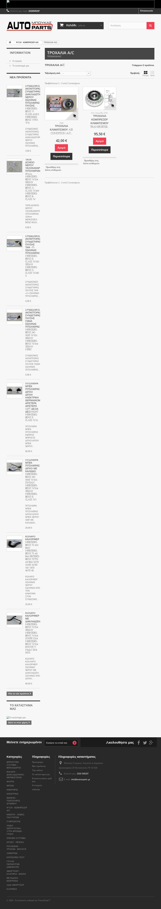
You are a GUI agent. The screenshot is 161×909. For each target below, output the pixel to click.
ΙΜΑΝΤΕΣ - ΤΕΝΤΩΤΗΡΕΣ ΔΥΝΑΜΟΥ (13, 801)
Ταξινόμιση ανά (52, 73)
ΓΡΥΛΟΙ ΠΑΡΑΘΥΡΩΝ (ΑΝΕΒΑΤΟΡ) (13, 864)
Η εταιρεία (17, 61)
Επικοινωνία (146, 11)
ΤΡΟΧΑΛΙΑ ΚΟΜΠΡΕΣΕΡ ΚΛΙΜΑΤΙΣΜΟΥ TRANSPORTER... (99, 121)
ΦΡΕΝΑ (10, 786)
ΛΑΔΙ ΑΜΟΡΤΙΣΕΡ (15, 885)
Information (20, 53)
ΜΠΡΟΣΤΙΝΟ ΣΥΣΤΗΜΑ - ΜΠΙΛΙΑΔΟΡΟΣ (14, 765)
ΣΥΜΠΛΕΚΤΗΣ (14, 821)
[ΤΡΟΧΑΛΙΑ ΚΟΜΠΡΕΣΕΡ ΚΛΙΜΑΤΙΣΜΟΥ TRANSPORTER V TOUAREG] (99, 98)
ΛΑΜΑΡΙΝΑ (12, 853)
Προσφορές (37, 762)
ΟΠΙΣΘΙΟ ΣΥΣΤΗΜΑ (16, 838)
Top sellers (37, 770)
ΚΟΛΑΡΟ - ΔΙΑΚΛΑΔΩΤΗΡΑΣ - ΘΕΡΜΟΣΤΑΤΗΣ (16, 775)
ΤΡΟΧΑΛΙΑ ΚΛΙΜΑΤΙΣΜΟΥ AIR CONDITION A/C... (61, 130)
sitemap (36, 789)
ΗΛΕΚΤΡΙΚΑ (12, 794)
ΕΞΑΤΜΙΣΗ (12, 889)
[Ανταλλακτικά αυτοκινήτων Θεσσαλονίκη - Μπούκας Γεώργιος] (30, 26)
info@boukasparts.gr (80, 779)
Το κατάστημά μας (20, 66)
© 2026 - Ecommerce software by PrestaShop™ (29, 900)
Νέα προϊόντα (20, 77)
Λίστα (152, 75)
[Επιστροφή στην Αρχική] (10, 42)
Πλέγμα (145, 75)
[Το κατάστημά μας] (23, 717)
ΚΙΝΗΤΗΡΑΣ (12, 790)
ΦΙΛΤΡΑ (10, 781)
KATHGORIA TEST (16, 857)
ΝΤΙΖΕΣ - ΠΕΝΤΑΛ (15, 842)
